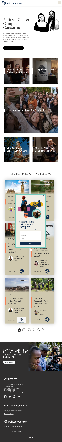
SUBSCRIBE (31, 243)
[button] (30, 224)
